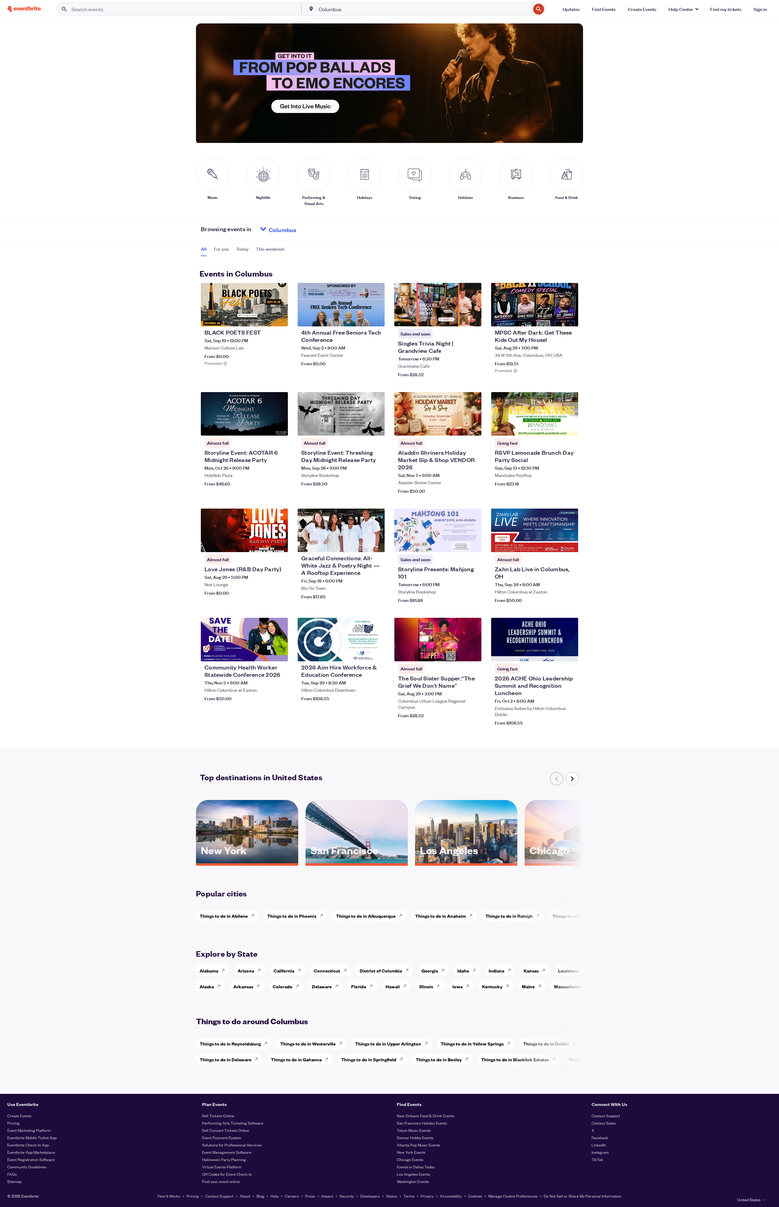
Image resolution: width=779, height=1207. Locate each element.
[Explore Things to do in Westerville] (342, 1043)
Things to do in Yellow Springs (472, 1043)
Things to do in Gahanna (296, 1059)
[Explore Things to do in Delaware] (258, 1059)
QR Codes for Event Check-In (227, 1174)
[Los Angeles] (466, 861)
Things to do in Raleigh (509, 916)
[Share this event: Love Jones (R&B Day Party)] (279, 543)
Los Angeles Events (413, 1174)
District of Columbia (381, 970)
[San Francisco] (357, 861)
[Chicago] (576, 861)
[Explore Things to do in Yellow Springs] (510, 1043)
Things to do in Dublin (546, 1043)
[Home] (24, 9)
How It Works (169, 1196)
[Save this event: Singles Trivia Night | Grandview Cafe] (458, 318)
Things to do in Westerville (308, 1043)
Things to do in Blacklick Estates (515, 1059)
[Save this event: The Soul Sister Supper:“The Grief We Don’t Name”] (458, 653)
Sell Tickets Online (218, 1115)
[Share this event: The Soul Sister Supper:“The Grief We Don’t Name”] (473, 653)
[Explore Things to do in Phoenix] (323, 916)
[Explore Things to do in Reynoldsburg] (267, 1043)
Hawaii (393, 986)
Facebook (600, 1137)
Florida (358, 986)
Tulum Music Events (414, 1130)
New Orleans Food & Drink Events (425, 1115)
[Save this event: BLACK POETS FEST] (265, 318)
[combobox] (424, 9)
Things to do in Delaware (225, 1059)
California (284, 970)
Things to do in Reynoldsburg (230, 1043)
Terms (408, 1196)
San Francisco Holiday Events (422, 1123)
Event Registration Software (31, 1159)
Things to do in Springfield (368, 1059)
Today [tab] (242, 249)
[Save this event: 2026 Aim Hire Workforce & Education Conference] (361, 653)
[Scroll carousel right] (572, 778)
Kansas (531, 970)
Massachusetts (569, 986)
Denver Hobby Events (415, 1137)
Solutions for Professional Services (232, 1145)
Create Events (19, 1115)
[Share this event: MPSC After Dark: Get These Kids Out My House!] (570, 318)
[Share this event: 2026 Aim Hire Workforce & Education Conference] (376, 653)
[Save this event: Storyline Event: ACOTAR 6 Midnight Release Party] (265, 427)
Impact (327, 1196)
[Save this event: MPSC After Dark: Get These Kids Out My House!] (555, 318)
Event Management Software (226, 1152)
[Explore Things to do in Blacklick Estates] (555, 1059)
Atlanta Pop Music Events (418, 1145)
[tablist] (242, 251)
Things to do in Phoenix (291, 916)
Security (347, 1196)
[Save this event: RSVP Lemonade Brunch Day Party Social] (555, 427)
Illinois (426, 986)
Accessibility (451, 1196)
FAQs (12, 1174)
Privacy (427, 1196)
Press (310, 1196)
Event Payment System (221, 1137)
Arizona (246, 970)
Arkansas (243, 986)
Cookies (475, 1196)
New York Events (411, 1152)
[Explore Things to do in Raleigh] (539, 916)
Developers (370, 1196)
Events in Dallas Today (416, 1167)
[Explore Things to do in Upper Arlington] (428, 1043)
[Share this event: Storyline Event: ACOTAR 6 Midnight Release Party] (279, 427)
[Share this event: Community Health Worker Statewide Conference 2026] (279, 653)
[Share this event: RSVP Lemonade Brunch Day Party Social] (570, 427)
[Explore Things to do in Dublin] (575, 1043)
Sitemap (14, 1181)
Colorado (282, 986)
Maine (528, 986)
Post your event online (221, 1181)
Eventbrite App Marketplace (31, 1152)
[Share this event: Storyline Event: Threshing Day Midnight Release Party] (376, 427)
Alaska (207, 986)
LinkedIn (599, 1145)
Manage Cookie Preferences (512, 1196)
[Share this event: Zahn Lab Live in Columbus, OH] (570, 543)
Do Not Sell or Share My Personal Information (582, 1196)
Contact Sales (604, 1123)
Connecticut (327, 970)
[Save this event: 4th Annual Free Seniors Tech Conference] (361, 318)
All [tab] (204, 249)
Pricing (13, 1123)
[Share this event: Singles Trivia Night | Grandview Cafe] (473, 318)
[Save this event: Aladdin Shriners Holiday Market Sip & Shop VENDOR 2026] (458, 427)
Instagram (600, 1152)
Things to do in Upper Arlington (388, 1043)
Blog (260, 1196)
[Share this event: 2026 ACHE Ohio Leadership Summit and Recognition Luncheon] (570, 653)
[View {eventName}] (244, 304)
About (245, 1196)
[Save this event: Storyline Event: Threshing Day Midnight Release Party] (361, 427)
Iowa (457, 986)
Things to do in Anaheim (440, 916)
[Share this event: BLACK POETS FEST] (279, 318)
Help (274, 1196)
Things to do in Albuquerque (366, 916)
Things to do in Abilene (224, 916)
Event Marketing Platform (29, 1130)
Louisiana (568, 970)
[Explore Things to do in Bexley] (468, 1059)
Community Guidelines (26, 1167)
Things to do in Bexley (439, 1059)
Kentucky (492, 986)
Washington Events (413, 1181)
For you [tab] (221, 249)
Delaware (322, 986)
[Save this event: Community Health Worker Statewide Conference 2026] (265, 653)
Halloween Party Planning (224, 1159)
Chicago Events (410, 1159)
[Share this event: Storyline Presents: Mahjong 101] (473, 543)
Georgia (429, 970)
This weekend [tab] (270, 249)
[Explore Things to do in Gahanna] (328, 1059)
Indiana (496, 970)
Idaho (463, 970)
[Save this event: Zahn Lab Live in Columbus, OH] (555, 543)
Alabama (209, 970)
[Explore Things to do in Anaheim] (472, 916)
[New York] (247, 861)
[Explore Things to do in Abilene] (254, 916)
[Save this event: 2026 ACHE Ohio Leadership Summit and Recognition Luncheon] (555, 653)
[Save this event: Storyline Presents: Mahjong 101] (458, 543)
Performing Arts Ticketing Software (232, 1123)
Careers (292, 1196)
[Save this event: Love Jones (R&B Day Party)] (265, 543)
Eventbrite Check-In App (28, 1145)
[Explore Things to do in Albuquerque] (402, 916)
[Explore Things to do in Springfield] (403, 1059)
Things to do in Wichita (576, 916)
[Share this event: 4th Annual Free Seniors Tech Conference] (376, 318)
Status (391, 1196)
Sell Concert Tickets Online (225, 1130)
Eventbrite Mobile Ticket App (32, 1137)
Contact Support (606, 1115)
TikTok (597, 1159)
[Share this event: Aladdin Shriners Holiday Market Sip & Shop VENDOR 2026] (473, 427)
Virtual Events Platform (222, 1167)
